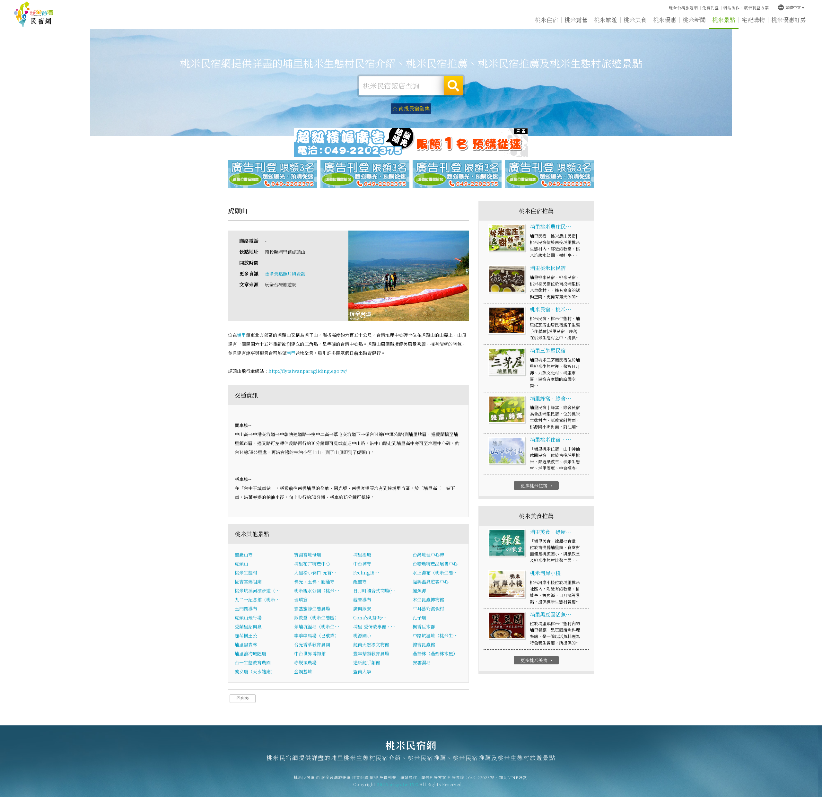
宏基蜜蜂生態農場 (312, 608)
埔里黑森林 (246, 644)
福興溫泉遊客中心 (431, 581)
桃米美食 (635, 19)
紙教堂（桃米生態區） (316, 617)
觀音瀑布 (362, 599)
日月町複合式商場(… (374, 590)
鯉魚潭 (419, 590)
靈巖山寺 (244, 554)
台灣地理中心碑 (428, 554)
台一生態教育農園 (253, 662)
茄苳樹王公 (246, 635)
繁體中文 (789, 7)
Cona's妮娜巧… (370, 617)
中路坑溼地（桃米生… (435, 635)
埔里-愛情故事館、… (374, 626)
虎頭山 (241, 563)
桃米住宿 (546, 19)
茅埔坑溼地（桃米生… (316, 626)
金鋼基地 (303, 671)
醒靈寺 (360, 581)
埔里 (241, 335)
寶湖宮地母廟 (307, 554)
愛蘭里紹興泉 (248, 626)
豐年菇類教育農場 (371, 653)
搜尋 (453, 85)
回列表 (242, 698)
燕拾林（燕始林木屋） (435, 653)
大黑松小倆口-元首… (315, 572)
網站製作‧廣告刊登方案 (746, 7)
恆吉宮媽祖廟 (248, 581)
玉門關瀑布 (246, 608)
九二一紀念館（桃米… (257, 599)
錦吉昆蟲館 (424, 644)
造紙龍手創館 (366, 662)
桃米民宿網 (34, 14)
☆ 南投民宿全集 (411, 108)
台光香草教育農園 (312, 644)
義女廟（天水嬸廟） (255, 671)
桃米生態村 (246, 572)
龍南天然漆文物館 (371, 644)
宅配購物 (753, 19)
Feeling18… (366, 572)
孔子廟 (419, 617)
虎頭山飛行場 (248, 617)
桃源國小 (362, 635)
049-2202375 (481, 777)
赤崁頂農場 (305, 662)
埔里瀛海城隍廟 (250, 653)
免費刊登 (710, 7)
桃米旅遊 (605, 19)
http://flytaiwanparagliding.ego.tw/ (307, 371)
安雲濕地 (422, 662)
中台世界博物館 (310, 653)
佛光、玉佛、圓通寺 (314, 581)
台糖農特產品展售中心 (435, 563)
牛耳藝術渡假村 (428, 608)
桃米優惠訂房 (788, 19)
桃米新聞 (694, 19)
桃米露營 (576, 19)
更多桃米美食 (537, 660)
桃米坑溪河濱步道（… (257, 590)
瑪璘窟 (301, 599)
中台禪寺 (362, 563)
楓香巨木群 (424, 626)
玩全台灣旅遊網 (683, 7)
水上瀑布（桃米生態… (435, 572)
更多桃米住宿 (537, 485)
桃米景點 (723, 19)
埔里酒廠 (362, 554)
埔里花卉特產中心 (312, 563)
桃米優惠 (664, 19)
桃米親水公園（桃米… (316, 590)
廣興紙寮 (362, 608)
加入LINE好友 (513, 777)
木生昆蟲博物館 (428, 599)
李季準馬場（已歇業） (316, 635)
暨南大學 (362, 671)
